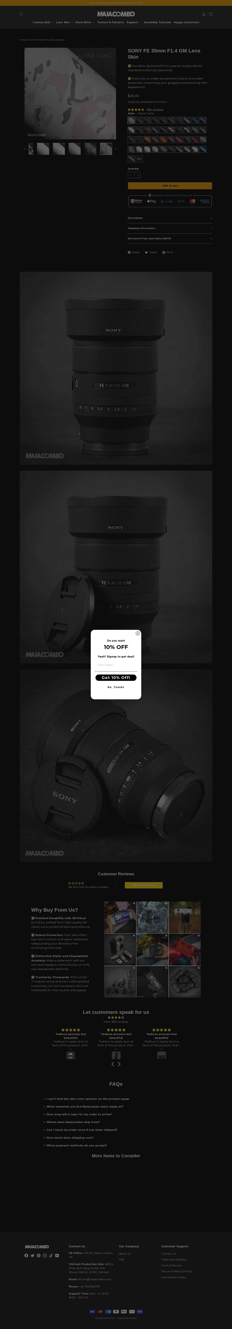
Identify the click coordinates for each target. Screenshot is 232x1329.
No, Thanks (116, 687)
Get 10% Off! (116, 677)
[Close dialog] (138, 633)
